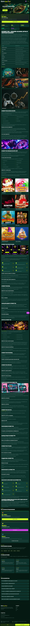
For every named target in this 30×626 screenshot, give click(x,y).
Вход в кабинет (3, 616)
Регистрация (5, 10)
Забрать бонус (15, 21)
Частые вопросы (3, 614)
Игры (16, 608)
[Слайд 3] (16, 12)
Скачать (17, 609)
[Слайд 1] (13, 12)
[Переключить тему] (26, 1)
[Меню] (28, 1)
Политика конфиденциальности (5, 615)
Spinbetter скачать (4, 410)
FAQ (16, 610)
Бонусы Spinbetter (4, 330)
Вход (7, 624)
